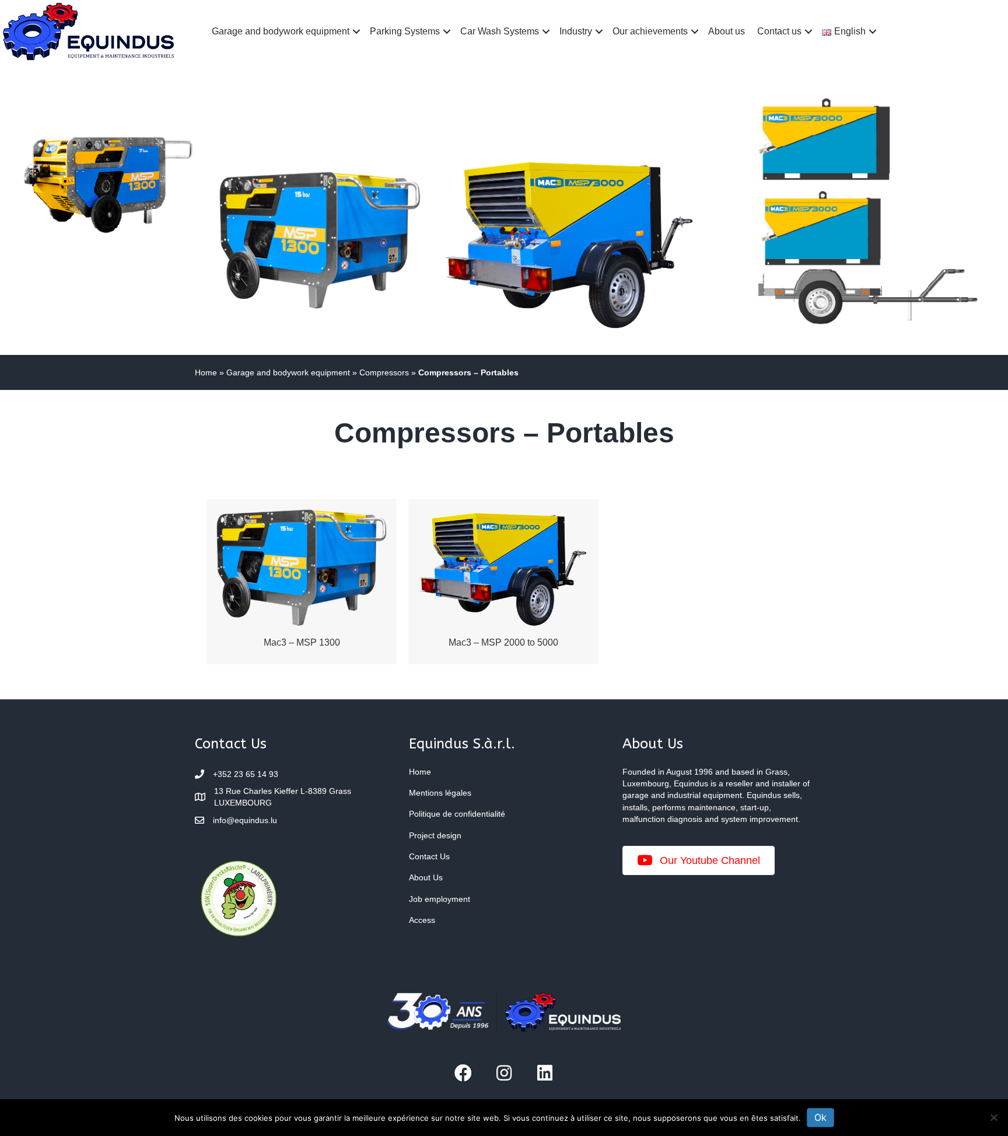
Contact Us (429, 856)
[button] (356, 31)
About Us (426, 877)
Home (206, 372)
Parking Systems (405, 31)
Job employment (439, 899)
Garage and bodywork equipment (280, 31)
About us (726, 31)
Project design (435, 835)
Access (422, 920)
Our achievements (650, 31)
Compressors (384, 372)
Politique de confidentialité (457, 813)
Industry (575, 31)
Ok (820, 1117)
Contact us (779, 31)
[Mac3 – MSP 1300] (301, 581)
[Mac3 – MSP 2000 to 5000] (503, 581)
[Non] (993, 1117)
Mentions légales (440, 792)
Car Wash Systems (499, 31)
